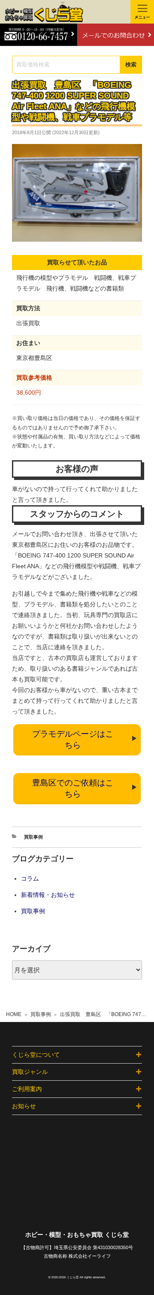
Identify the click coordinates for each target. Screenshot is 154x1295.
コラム (30, 878)
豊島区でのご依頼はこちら (72, 788)
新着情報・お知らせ (48, 894)
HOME (13, 1014)
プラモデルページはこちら (72, 739)
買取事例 (40, 1014)
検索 (130, 64)
